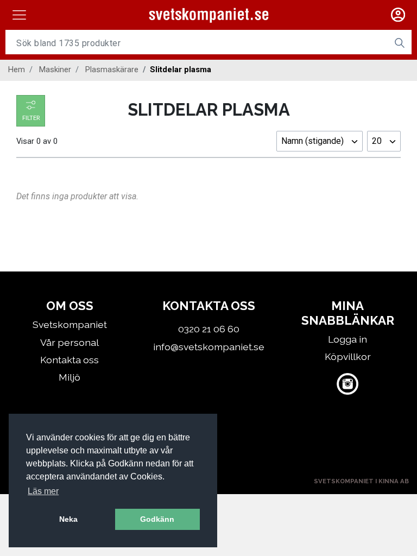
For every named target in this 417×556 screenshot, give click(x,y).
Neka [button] (68, 519)
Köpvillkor (348, 356)
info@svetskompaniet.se (208, 346)
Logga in (347, 339)
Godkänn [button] (157, 519)
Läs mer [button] (43, 491)
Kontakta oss (69, 359)
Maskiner (55, 69)
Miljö (69, 377)
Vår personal (69, 342)
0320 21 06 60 (208, 328)
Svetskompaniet (70, 324)
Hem (16, 69)
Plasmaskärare (111, 69)
